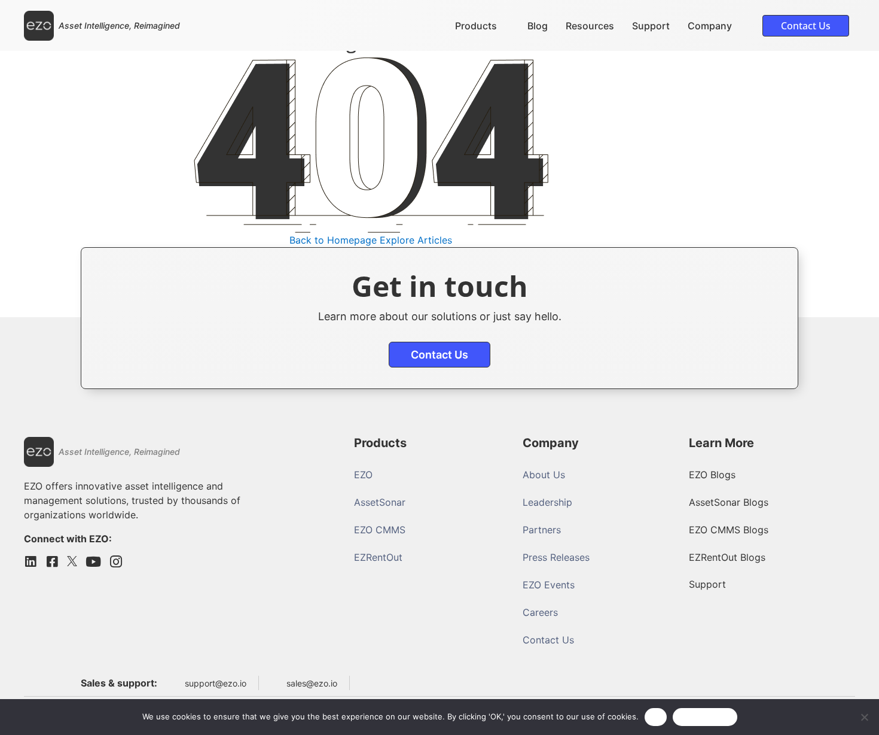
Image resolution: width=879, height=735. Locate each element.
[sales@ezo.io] (275, 683)
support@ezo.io (215, 683)
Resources (590, 26)
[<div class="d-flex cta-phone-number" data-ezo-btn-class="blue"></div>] (366, 680)
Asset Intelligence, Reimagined (119, 25)
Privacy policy (705, 716)
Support (651, 26)
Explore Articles (416, 240)
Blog (537, 26)
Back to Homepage (333, 240)
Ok (656, 716)
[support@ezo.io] (174, 683)
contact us (439, 354)
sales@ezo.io (311, 683)
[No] (864, 717)
